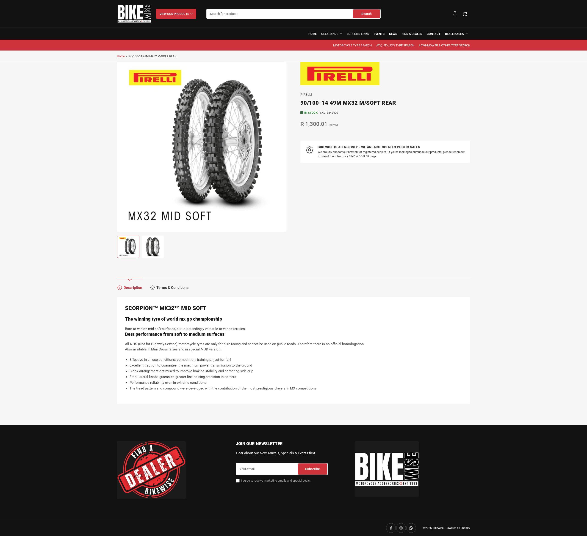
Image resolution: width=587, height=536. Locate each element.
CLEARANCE (329, 34)
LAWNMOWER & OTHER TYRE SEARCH (444, 45)
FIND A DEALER (412, 34)
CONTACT (433, 34)
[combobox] (293, 14)
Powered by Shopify (458, 528)
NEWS (393, 34)
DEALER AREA (454, 34)
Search (366, 14)
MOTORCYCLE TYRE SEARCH (352, 45)
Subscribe (312, 469)
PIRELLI (306, 95)
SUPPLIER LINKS (358, 34)
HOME (312, 34)
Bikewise (438, 528)
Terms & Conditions (172, 287)
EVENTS (379, 34)
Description (133, 287)
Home (121, 56)
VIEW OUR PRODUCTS (174, 14)
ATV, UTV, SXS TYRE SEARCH (395, 45)
